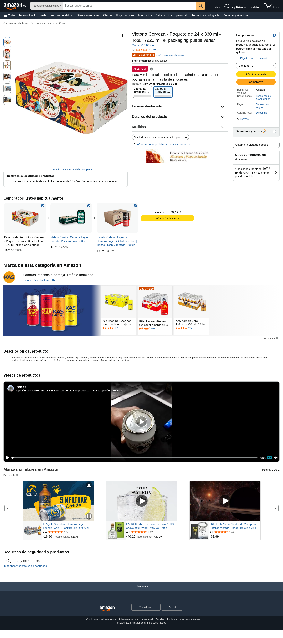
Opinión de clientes (28, 390)
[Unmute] (276, 458)
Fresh (42, 15)
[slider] (135, 457)
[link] (71, 217)
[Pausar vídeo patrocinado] (89, 516)
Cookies (160, 619)
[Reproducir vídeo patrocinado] (142, 501)
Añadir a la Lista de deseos (251, 144)
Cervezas (64, 23)
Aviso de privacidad (129, 619)
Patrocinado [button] (269, 338)
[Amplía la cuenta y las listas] (245, 7)
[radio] (7, 42)
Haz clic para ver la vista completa (71, 169)
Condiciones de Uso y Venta (101, 619)
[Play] (7, 457)
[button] (9, 15)
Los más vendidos (61, 15)
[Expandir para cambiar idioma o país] (219, 7)
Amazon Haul (26, 15)
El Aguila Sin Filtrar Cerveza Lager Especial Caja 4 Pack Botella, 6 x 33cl (66, 525)
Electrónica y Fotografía (204, 15)
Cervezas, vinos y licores (44, 23)
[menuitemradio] (269, 457)
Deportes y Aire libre (235, 15)
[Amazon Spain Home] (107, 609)
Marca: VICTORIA (143, 45)
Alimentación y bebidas (15, 23)
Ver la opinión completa (107, 390)
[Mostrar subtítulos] (89, 485)
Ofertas (107, 15)
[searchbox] (129, 5)
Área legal (147, 619)
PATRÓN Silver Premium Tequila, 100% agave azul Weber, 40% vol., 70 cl (150, 525)
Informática (145, 15)
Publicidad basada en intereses (183, 619)
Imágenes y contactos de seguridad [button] (25, 565)
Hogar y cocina (125, 15)
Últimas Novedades (87, 15)
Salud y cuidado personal (171, 15)
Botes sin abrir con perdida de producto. (65, 390)
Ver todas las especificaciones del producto (160, 137)
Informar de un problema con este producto (163, 144)
